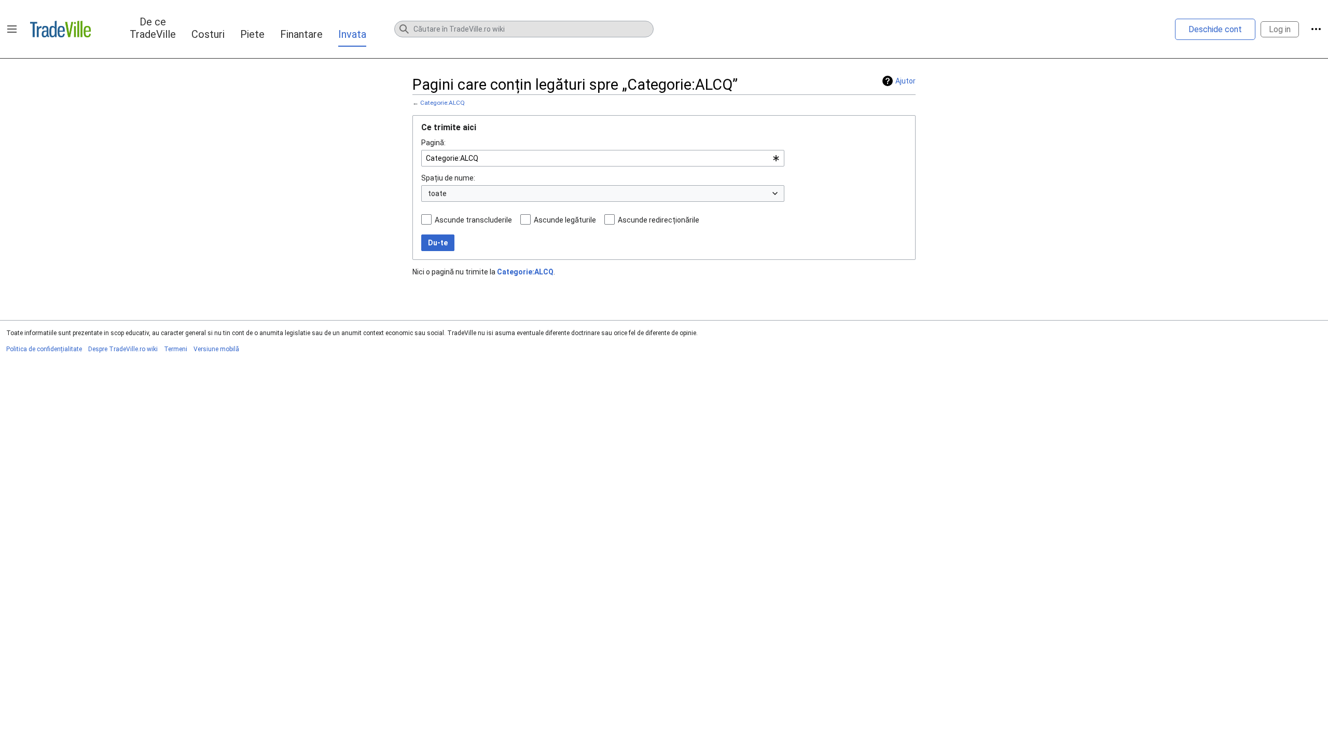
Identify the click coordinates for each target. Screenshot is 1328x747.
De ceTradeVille (153, 28)
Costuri (208, 34)
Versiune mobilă (216, 349)
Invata (352, 34)
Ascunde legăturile (565, 220)
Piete (252, 34)
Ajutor (905, 81)
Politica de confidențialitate (44, 349)
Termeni (175, 349)
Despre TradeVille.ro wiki (123, 349)
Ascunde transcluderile (473, 220)
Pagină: (433, 143)
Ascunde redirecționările (658, 220)
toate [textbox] (437, 193)
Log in (1280, 29)
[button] (12, 29)
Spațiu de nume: (448, 178)
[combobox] (602, 158)
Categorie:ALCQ (442, 102)
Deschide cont (1215, 29)
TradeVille (60, 29)
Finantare (301, 34)
